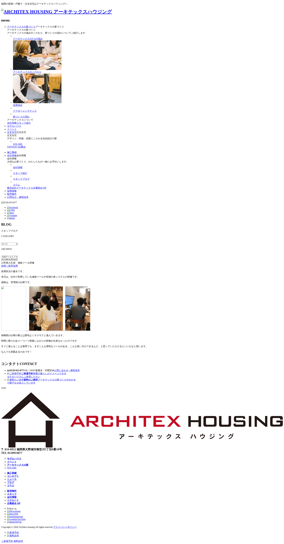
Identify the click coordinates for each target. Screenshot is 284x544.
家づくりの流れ (21, 116)
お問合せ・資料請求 (17, 197)
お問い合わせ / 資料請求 (67, 370)
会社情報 (12, 123)
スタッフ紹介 (24, 123)
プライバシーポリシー (65, 527)
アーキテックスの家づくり (21, 26)
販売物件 (12, 194)
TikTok (18, 522)
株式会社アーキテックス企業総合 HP (26, 188)
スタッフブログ (21, 179)
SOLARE (17, 144)
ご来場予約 (7, 541)
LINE (15, 514)
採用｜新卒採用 (9, 266)
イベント (12, 129)
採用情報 (12, 191)
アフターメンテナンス (25, 111)
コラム (16, 184)
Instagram (18, 516)
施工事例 (12, 152)
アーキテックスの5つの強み (28, 38)
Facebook (16, 511)
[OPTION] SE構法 (16, 147)
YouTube (21, 519)
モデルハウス (14, 126)
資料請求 (18, 541)
